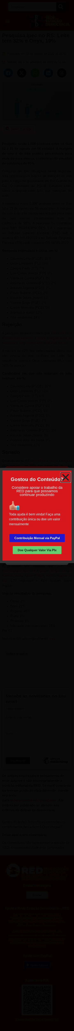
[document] (37, 515)
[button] (65, 477)
